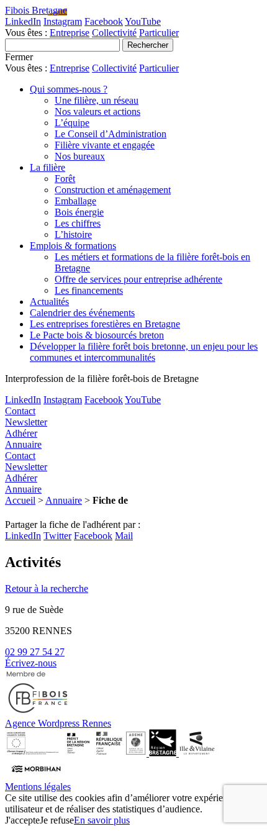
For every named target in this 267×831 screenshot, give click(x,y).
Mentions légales (38, 786)
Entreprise (69, 32)
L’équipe (72, 122)
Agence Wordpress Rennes (58, 723)
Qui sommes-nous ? (68, 89)
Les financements (89, 290)
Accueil (20, 500)
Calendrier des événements (82, 312)
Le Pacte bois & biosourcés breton (97, 335)
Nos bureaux (80, 156)
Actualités (49, 301)
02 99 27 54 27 (35, 652)
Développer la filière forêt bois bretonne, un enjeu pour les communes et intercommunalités (144, 352)
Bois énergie (79, 212)
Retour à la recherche (46, 588)
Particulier (159, 32)
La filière (47, 167)
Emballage (75, 201)
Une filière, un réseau (96, 100)
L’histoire (73, 234)
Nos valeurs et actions (97, 111)
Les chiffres (78, 223)
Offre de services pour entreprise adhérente (138, 279)
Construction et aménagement (113, 189)
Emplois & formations (73, 245)
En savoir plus (102, 820)
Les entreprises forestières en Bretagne (105, 324)
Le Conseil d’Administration (110, 134)
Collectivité (114, 32)
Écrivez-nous (31, 663)
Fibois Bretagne (36, 10)
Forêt (65, 178)
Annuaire (63, 500)
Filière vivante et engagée (105, 145)
